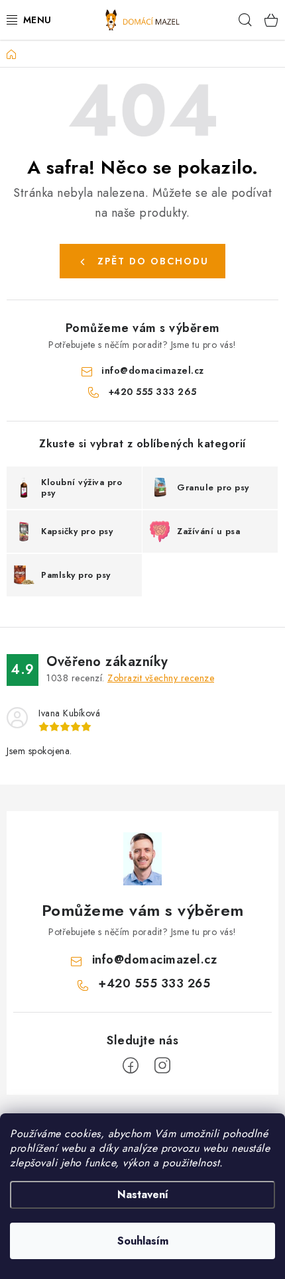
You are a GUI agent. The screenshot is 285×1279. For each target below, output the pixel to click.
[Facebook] (131, 1066)
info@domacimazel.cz (152, 370)
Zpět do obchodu (153, 261)
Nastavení (142, 1194)
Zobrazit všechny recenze (160, 678)
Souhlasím (142, 1241)
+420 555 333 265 (153, 391)
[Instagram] (162, 1066)
